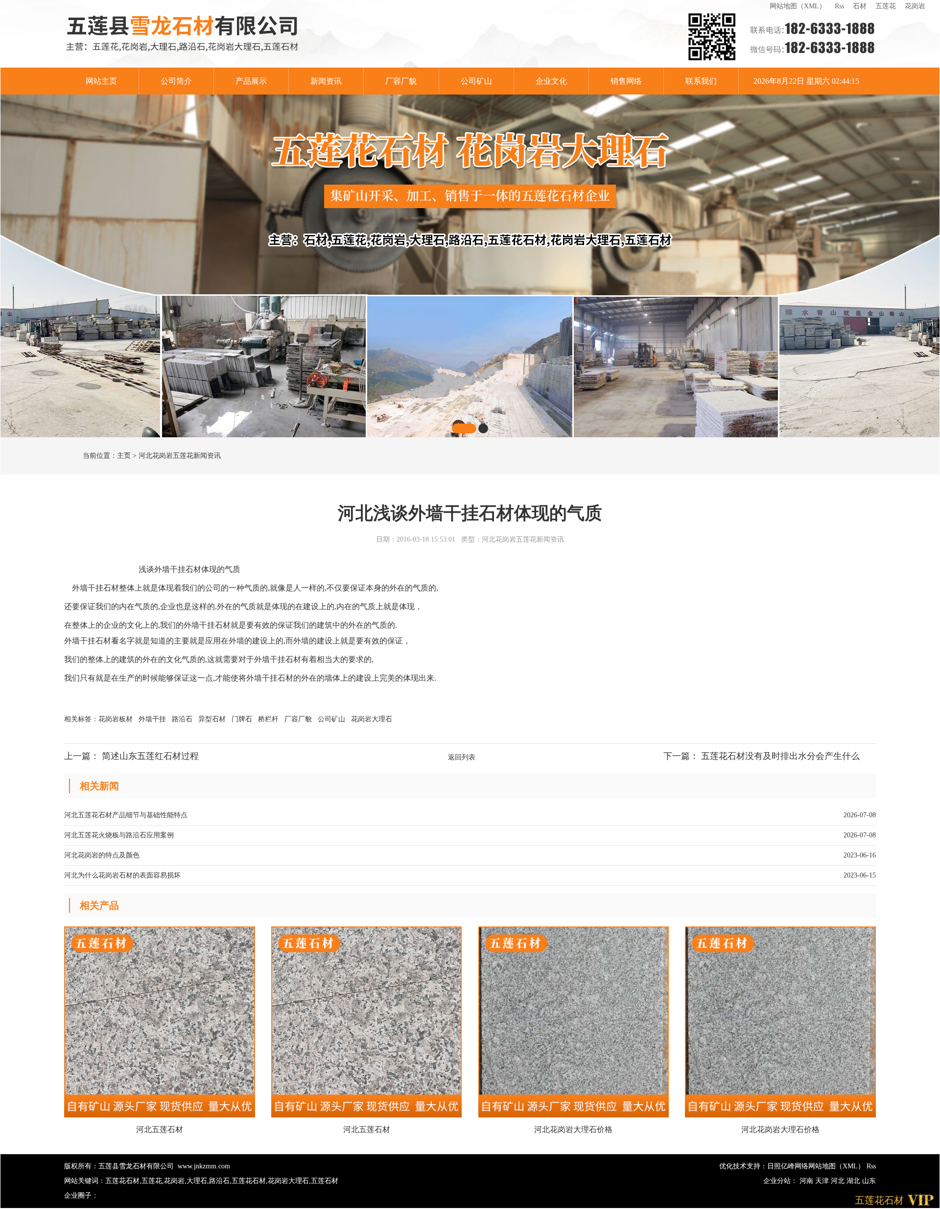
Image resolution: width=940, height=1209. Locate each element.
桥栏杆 (269, 719)
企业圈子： (81, 1195)
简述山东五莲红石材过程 (150, 756)
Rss (839, 6)
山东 (869, 1181)
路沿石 (183, 719)
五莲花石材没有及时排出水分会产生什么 (780, 756)
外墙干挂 (153, 719)
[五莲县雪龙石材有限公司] (182, 33)
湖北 (854, 1181)
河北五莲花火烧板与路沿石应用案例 (119, 835)
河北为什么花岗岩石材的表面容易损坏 (122, 875)
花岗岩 (915, 6)
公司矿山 (476, 81)
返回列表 (461, 757)
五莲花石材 (122, 1181)
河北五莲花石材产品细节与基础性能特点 (126, 815)
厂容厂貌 (401, 81)
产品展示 (251, 81)
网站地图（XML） (798, 6)
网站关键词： (84, 1181)
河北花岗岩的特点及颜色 (102, 855)
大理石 (197, 1181)
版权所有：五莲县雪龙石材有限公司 (119, 1166)
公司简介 (176, 81)
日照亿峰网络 (787, 1166)
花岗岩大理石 (371, 719)
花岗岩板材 (116, 719)
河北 (838, 1181)
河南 (807, 1181)
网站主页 (101, 81)
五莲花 (885, 6)
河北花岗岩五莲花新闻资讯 (180, 455)
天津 (823, 1181)
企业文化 (551, 81)
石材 (860, 6)
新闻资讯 (326, 81)
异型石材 (213, 719)
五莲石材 (324, 1181)
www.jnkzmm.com (204, 1166)
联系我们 (701, 81)
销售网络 (626, 81)
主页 (124, 455)
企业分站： (780, 1181)
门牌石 (243, 719)
